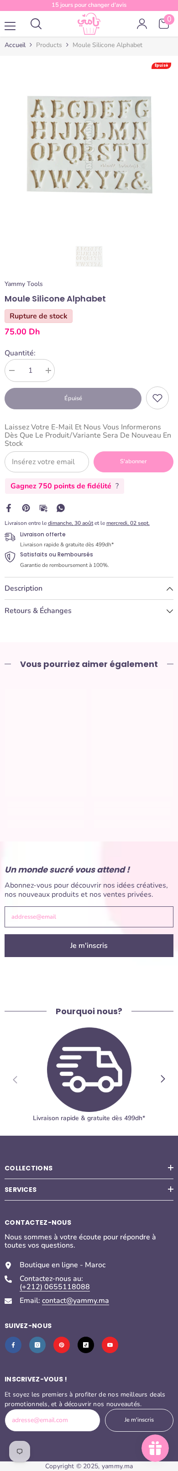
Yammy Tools (24, 284)
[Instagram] (37, 1345)
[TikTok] (85, 1345)
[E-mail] (43, 508)
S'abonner (133, 461)
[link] (157, 397)
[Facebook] (9, 508)
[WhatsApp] (61, 508)
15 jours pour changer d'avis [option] (89, 5)
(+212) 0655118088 (55, 1287)
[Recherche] (36, 23)
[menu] (10, 26)
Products (49, 45)
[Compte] (142, 24)
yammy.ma (117, 1466)
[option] (89, 144)
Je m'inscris (89, 946)
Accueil (15, 45)
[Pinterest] (26, 508)
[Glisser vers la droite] (162, 1079)
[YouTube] (110, 1345)
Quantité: (20, 353)
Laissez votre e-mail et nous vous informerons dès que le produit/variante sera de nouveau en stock (88, 435)
